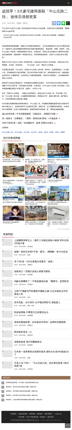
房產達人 (30, 264)
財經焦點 (30, 345)
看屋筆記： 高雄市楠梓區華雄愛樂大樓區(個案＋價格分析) (24, 399)
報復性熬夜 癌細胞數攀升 (11, 222)
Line (63, 23)
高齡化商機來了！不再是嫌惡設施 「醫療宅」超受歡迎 (41, 281)
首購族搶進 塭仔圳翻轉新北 (28, 342)
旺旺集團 (21, 417)
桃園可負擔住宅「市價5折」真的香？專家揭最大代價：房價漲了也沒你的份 (35, 182)
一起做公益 (57, 414)
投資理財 (30, 274)
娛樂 (29, 358)
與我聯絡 (13, 414)
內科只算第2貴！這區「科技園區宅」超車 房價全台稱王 (27, 123)
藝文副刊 (30, 335)
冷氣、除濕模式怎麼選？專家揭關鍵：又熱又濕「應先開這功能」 (57, 224)
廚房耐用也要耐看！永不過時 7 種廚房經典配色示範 (22, 382)
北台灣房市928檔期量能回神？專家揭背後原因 (57, 203)
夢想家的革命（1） (23, 332)
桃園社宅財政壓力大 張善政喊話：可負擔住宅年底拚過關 (35, 223)
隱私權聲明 (48, 414)
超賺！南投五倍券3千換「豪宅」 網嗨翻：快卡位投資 (41, 251)
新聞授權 (32, 414)
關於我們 (51, 417)
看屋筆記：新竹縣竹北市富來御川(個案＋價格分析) (22, 395)
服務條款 (40, 414)
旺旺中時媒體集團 (32, 417)
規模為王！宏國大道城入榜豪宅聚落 (32, 271)
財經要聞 (30, 315)
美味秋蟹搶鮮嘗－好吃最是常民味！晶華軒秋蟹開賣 (40, 322)
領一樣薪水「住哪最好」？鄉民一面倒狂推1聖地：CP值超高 (30, 118)
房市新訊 (30, 246)
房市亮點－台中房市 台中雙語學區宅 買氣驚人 (37, 302)
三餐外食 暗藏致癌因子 (55, 180)
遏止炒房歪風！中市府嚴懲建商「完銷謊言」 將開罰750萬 (28, 114)
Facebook (54, 23)
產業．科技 (31, 305)
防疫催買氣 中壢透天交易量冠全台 (31, 312)
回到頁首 (68, 425)
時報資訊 (43, 417)
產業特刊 (30, 325)
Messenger (58, 23)
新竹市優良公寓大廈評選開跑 (12, 202)
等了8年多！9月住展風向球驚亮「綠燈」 (34, 261)
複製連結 (68, 23)
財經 (29, 255)
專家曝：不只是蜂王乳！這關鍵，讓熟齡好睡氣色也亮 (35, 160)
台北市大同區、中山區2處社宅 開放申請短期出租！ (35, 203)
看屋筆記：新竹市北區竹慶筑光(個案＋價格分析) (21, 387)
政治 (29, 297)
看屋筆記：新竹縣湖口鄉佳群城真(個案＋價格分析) (22, 391)
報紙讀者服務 (22, 414)
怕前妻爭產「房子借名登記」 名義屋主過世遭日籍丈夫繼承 (13, 160)
